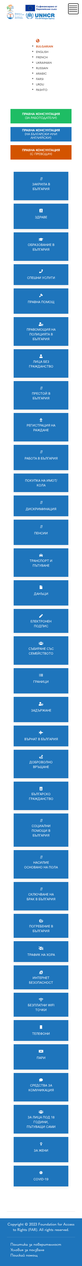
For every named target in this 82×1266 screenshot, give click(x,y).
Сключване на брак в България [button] (41, 896)
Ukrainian (44, 62)
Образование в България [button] (41, 247)
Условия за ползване (27, 1250)
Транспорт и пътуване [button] (41, 563)
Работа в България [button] (41, 458)
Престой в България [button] (41, 395)
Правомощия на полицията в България (41, 334)
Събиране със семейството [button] (41, 651)
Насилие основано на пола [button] (41, 865)
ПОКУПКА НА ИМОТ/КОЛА (41, 483)
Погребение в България (41, 928)
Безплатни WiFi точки (41, 1007)
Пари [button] (41, 1058)
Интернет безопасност (41, 980)
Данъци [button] (41, 594)
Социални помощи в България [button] (41, 830)
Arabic (41, 73)
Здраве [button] (41, 217)
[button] (73, 8)
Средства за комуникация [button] (41, 1087)
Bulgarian (44, 46)
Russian (42, 68)
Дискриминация (41, 509)
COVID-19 (41, 1179)
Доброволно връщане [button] (41, 764)
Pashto (41, 90)
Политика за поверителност (35, 1244)
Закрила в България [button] (41, 186)
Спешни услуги (41, 278)
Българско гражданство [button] (41, 796)
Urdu (40, 84)
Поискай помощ (24, 1255)
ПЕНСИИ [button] (41, 533)
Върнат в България (41, 739)
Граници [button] (41, 682)
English (42, 52)
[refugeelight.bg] (32, 12)
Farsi (40, 79)
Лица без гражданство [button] (41, 364)
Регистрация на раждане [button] (41, 427)
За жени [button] (41, 1150)
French (42, 57)
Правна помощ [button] (41, 302)
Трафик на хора (41, 955)
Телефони (41, 1033)
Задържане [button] (41, 710)
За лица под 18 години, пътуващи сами (41, 1122)
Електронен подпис (41, 623)
